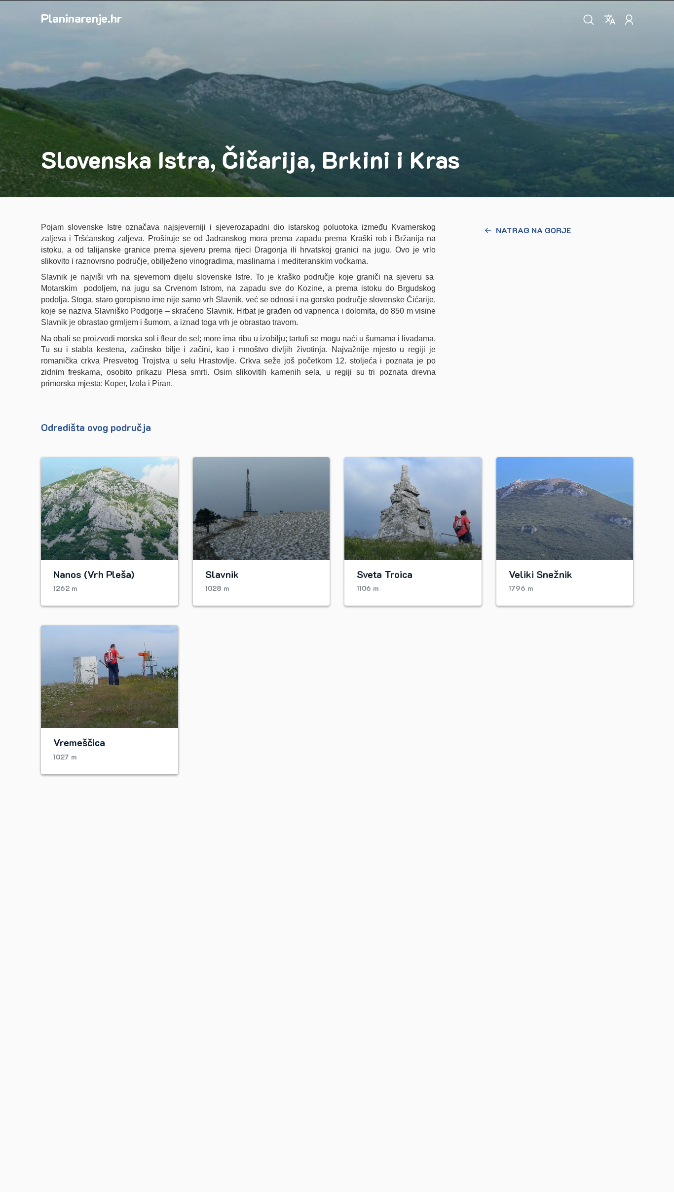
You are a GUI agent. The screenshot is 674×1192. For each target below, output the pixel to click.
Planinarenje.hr (81, 18)
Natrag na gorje (533, 230)
